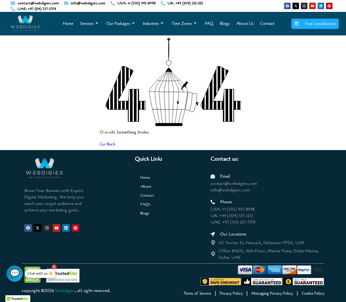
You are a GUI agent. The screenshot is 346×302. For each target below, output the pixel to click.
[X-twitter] (295, 6)
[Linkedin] (321, 6)
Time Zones (181, 23)
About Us (245, 23)
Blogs (225, 23)
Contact (267, 23)
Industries (151, 23)
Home (68, 23)
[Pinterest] (329, 6)
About (145, 186)
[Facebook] (287, 6)
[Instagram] (304, 6)
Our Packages (118, 23)
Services (87, 23)
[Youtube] (312, 6)
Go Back (107, 144)
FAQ (209, 23)
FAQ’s (145, 204)
